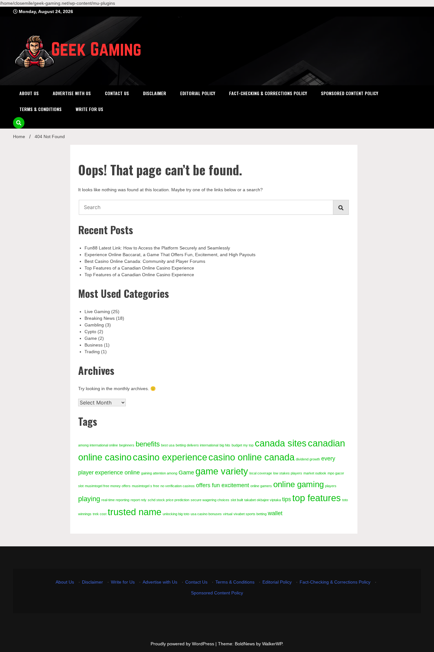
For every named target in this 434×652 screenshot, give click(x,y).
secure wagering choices (210, 500)
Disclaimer (154, 93)
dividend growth (308, 459)
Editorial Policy (197, 93)
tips (286, 499)
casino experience (170, 457)
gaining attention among (159, 473)
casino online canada (251, 457)
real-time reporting (115, 500)
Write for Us (89, 109)
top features (316, 498)
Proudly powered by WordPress (183, 643)
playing (89, 499)
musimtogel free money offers (108, 486)
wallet (275, 513)
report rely (138, 500)
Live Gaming (97, 311)
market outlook (314, 473)
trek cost (99, 514)
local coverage (260, 473)
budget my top (243, 445)
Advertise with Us (72, 93)
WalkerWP (272, 643)
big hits (225, 445)
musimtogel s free (145, 486)
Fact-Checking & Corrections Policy (268, 93)
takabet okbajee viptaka (262, 500)
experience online (117, 472)
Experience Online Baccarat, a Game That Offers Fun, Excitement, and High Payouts (170, 254)
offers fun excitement (222, 485)
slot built (237, 500)
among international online (98, 445)
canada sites (281, 443)
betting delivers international (197, 445)
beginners (126, 445)
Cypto (90, 331)
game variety (221, 471)
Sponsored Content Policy (349, 93)
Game (91, 338)
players (330, 486)
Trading (92, 351)
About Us (29, 93)
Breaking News (100, 318)
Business (94, 344)
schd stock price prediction (168, 500)
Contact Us (117, 93)
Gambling (94, 324)
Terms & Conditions (40, 109)
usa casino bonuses (206, 514)
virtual (227, 514)
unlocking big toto (176, 514)
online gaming (298, 484)
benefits (148, 444)
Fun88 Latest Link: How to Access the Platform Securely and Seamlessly (157, 247)
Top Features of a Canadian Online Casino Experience (139, 267)
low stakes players (287, 473)
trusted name (134, 512)
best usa (167, 445)
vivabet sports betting (250, 514)
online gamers (261, 486)
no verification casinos (177, 486)
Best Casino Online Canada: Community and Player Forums (145, 261)
